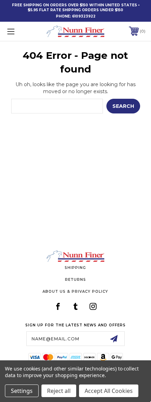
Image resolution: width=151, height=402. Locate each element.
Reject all (59, 391)
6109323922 (84, 16)
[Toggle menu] (21, 31)
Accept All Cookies (109, 391)
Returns (75, 279)
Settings (22, 391)
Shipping (75, 267)
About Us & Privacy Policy (75, 291)
